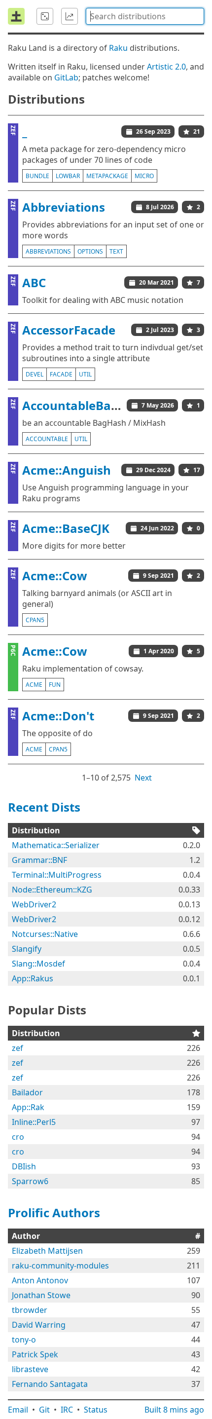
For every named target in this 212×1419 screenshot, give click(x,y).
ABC (34, 282)
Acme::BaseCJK (65, 528)
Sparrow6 (30, 1181)
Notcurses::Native (45, 934)
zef (17, 1048)
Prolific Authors (54, 1212)
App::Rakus (32, 978)
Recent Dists (44, 807)
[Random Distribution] (44, 16)
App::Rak (28, 1107)
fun (55, 684)
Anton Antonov (40, 1280)
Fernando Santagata (50, 1384)
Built (174, 1409)
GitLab (66, 77)
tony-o (24, 1339)
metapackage (107, 176)
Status (95, 1409)
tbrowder (29, 1310)
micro (144, 176)
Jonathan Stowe (41, 1295)
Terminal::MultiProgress (57, 874)
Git (44, 1409)
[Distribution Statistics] (69, 16)
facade (61, 374)
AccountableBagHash (85, 405)
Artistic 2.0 (166, 66)
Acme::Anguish (66, 470)
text (116, 251)
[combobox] (145, 16)
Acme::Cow (54, 575)
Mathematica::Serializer (56, 845)
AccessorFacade (68, 330)
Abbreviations (63, 207)
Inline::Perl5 (34, 1122)
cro (18, 1136)
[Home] (16, 16)
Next (143, 777)
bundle (37, 176)
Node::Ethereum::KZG (52, 889)
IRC (67, 1409)
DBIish (24, 1166)
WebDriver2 (34, 904)
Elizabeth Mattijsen (47, 1250)
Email (18, 1409)
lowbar (68, 176)
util (85, 374)
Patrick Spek (35, 1354)
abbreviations (48, 251)
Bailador (27, 1092)
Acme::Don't (58, 716)
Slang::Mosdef (38, 963)
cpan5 (35, 620)
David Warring (39, 1324)
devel (34, 374)
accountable (47, 439)
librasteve (30, 1369)
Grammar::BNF (39, 860)
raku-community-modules (60, 1265)
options (90, 251)
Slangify (26, 948)
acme (34, 684)
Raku (118, 47)
